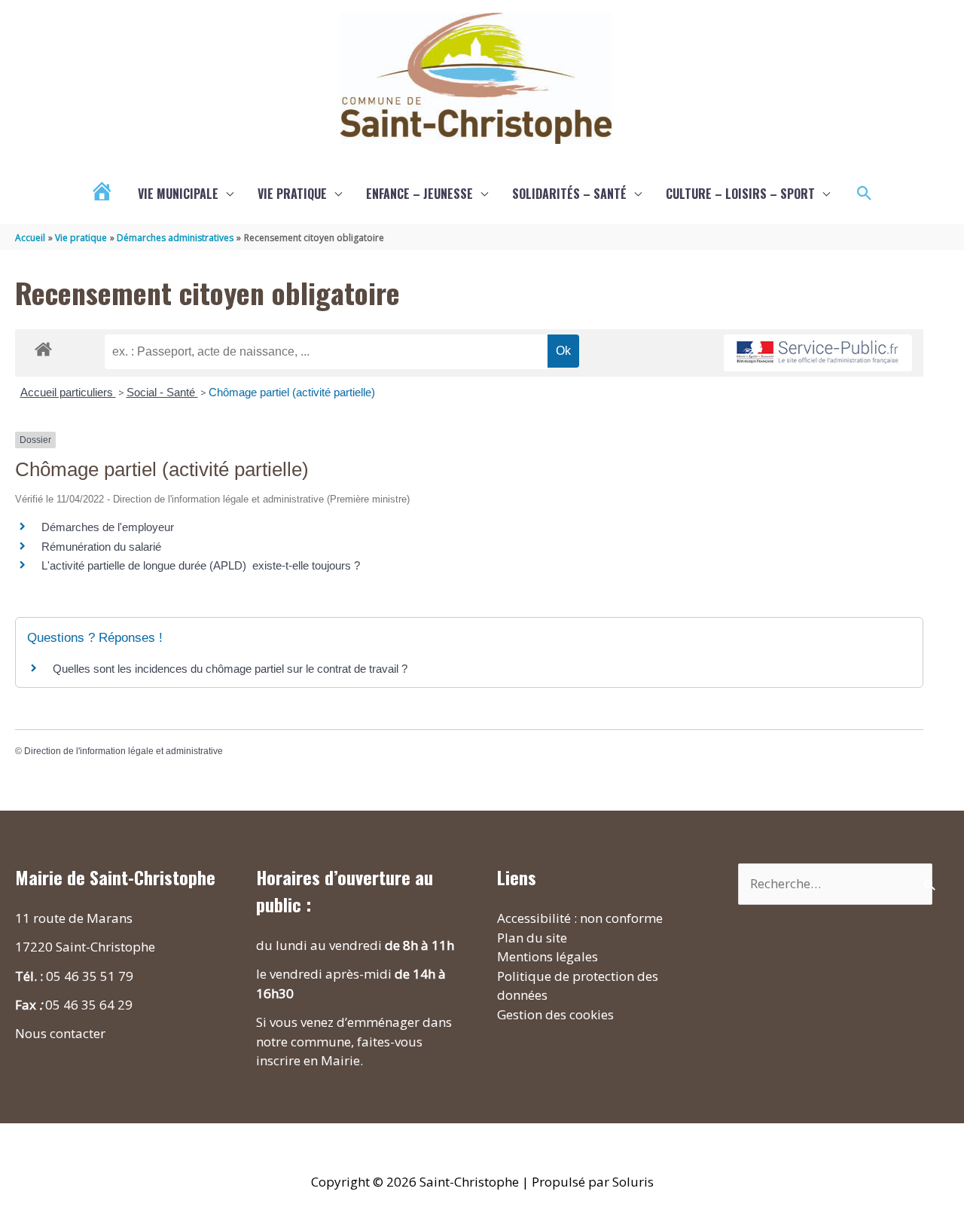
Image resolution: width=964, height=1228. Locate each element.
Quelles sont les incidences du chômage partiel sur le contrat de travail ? (230, 668)
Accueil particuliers (68, 392)
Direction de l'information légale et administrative (123, 751)
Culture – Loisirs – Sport (740, 194)
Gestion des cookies (555, 1014)
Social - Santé (162, 392)
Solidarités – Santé (569, 194)
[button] (864, 193)
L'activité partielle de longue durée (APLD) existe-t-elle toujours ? (200, 565)
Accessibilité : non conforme (580, 918)
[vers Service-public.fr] (818, 352)
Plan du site (532, 937)
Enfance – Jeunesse (419, 194)
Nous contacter (60, 1033)
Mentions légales (547, 956)
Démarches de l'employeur (107, 527)
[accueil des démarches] (43, 346)
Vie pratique (292, 194)
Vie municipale (178, 194)
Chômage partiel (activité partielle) (292, 392)
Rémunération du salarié (101, 546)
